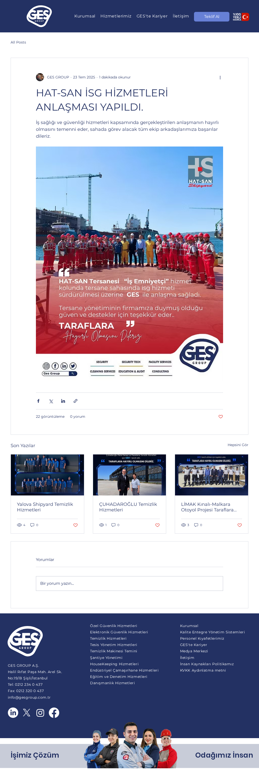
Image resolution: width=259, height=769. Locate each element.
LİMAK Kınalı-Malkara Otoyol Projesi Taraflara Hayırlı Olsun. (207, 507)
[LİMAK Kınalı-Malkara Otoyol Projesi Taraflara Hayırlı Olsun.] (211, 474)
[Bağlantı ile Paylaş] (75, 401)
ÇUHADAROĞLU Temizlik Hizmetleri (128, 507)
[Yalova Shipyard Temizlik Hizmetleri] (47, 474)
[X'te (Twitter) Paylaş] (50, 401)
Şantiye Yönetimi (106, 657)
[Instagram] (40, 713)
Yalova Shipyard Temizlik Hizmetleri (45, 507)
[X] (26, 713)
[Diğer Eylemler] (220, 77)
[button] (85, 16)
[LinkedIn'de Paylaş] (63, 401)
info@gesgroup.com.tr (29, 697)
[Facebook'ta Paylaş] (38, 401)
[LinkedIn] (13, 713)
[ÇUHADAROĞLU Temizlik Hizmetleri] (129, 474)
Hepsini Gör (238, 445)
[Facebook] (54, 713)
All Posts (18, 42)
